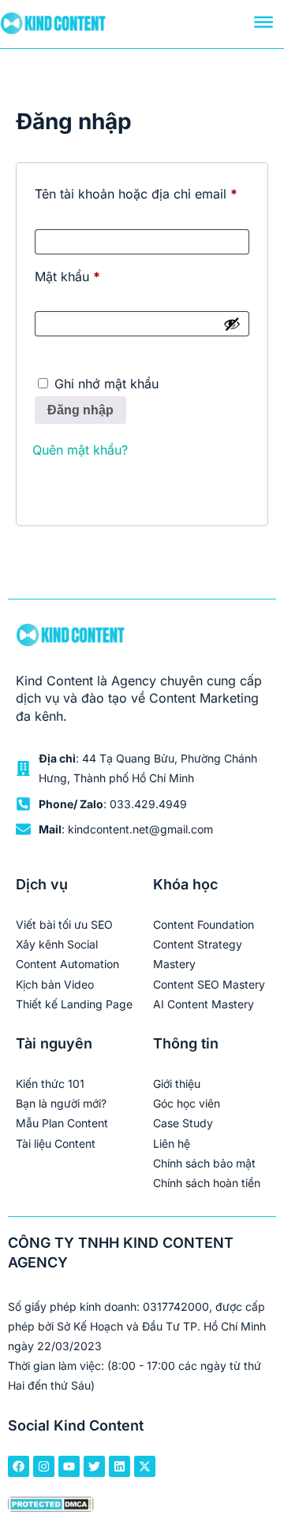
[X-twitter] (144, 1466)
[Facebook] (18, 1466)
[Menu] (263, 22)
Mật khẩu (82, 274)
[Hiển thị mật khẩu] (232, 323)
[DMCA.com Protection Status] (51, 1506)
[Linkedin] (119, 1466)
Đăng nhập (80, 410)
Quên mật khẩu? (80, 450)
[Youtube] (69, 1466)
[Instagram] (43, 1466)
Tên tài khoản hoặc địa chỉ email (142, 191)
